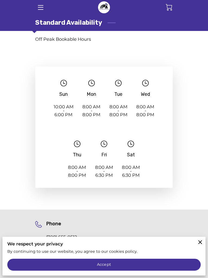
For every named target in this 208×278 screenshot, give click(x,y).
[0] (169, 7)
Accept (104, 264)
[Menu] (40, 7)
